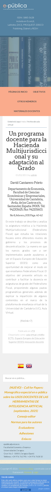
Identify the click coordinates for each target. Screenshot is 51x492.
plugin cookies (44, 489)
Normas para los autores (26, 422)
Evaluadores (26, 427)
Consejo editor (26, 416)
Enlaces (26, 439)
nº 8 (33, 331)
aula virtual (31, 334)
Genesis (28, 472)
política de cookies (35, 485)
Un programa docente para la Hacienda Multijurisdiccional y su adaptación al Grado (26, 150)
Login (35, 472)
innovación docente (34, 342)
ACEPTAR (25, 490)
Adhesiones (26, 433)
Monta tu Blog (26, 468)
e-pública (24, 7)
